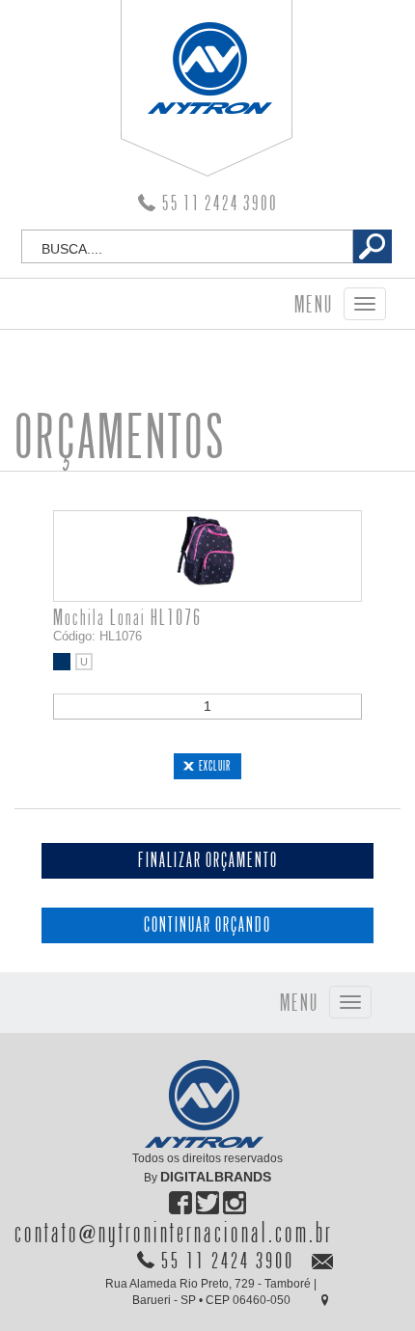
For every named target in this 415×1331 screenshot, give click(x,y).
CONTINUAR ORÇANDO (207, 925)
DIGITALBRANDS (215, 1176)
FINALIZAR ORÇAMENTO (208, 861)
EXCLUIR (215, 765)
